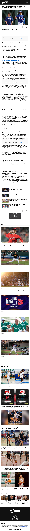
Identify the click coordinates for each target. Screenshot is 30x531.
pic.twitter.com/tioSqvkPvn (19, 38)
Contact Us (15, 516)
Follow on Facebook (15, 518)
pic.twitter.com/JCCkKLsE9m (9, 80)
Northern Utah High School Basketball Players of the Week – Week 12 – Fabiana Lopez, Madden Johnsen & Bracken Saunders (14, 469)
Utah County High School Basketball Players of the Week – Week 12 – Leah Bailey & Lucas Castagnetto (14, 489)
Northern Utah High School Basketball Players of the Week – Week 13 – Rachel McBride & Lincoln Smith (14, 407)
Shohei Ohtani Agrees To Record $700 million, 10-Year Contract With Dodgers (17, 205)
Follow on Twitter (15, 519)
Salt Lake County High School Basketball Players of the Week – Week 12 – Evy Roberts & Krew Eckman (14, 448)
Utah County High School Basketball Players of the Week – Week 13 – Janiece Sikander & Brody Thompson (14, 428)
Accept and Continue (18, 529)
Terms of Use (21, 526)
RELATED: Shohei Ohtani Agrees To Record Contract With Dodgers (12, 107)
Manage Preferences (11, 529)
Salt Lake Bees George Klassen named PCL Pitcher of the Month (14, 268)
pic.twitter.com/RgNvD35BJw (9, 140)
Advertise (15, 515)
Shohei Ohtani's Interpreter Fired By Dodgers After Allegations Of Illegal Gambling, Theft (17, 194)
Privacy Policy (25, 526)
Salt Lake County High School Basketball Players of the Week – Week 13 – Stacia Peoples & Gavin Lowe (14, 387)
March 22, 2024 (19, 82)
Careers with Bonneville (15, 517)
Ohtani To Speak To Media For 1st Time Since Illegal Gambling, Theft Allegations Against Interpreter (18, 189)
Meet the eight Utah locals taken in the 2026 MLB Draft (12, 312)
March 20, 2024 (19, 142)
